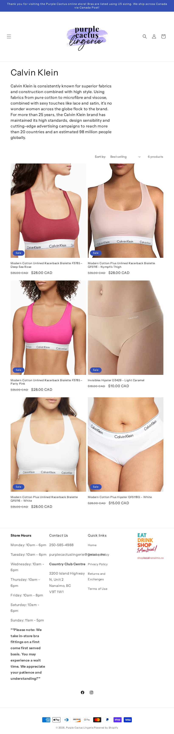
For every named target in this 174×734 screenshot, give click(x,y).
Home (92, 545)
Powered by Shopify (106, 727)
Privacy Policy (98, 564)
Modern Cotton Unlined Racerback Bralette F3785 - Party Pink (47, 381)
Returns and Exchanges (96, 576)
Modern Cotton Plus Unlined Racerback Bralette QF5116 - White (44, 498)
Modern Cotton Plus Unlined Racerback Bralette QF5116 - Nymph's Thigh (121, 264)
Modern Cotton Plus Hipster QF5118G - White (120, 497)
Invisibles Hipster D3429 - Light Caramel (116, 380)
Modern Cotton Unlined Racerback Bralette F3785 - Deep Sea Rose (47, 264)
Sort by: (100, 157)
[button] (9, 36)
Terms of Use (97, 589)
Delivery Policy (98, 555)
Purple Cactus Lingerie (79, 727)
